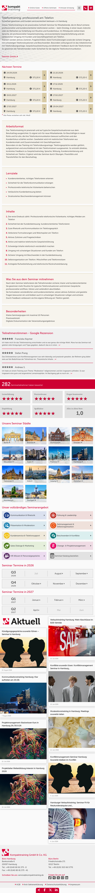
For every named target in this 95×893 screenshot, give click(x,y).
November (58, 583)
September (81, 573)
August (58, 573)
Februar (58, 600)
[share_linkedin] (56, 890)
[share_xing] (39, 890)
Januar (35, 600)
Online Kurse (35, 8)
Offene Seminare (49, 8)
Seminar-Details (9, 56)
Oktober (35, 583)
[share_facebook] (45, 890)
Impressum (75, 884)
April (35, 610)
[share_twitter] (50, 890)
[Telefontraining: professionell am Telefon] (85, 8)
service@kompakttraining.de (31, 875)
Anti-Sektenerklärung (33, 884)
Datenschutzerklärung (56, 884)
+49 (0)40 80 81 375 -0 (16, 867)
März (80, 600)
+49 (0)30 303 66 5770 (62, 867)
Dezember (81, 583)
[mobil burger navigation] (79, 8)
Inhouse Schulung (67, 8)
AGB (18, 884)
